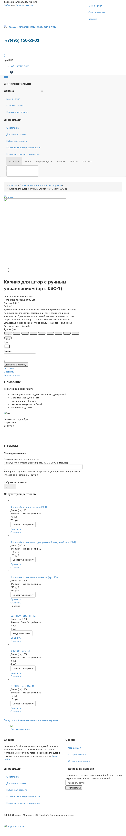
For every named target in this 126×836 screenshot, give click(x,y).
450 (67, 334)
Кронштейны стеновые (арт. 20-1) (28, 506)
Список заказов (96, 12)
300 (42, 334)
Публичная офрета (16, 140)
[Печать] (9, 196)
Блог (73, 161)
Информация (43, 161)
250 (33, 334)
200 (25, 334)
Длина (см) (10, 329)
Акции (27, 161)
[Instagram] (9, 762)
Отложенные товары (17, 111)
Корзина (92, 18)
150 (17, 334)
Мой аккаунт (95, 5)
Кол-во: (8, 351)
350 (50, 334)
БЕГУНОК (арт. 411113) (23, 615)
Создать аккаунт (24, 5)
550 (8, 338)
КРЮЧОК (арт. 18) (20, 650)
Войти (7, 5)
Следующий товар (20, 729)
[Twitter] (5, 762)
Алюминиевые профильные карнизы (42, 185)
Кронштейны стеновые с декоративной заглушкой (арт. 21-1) (43, 542)
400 (59, 334)
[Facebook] (4, 762)
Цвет (7, 342)
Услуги (60, 161)
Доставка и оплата (16, 134)
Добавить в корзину (15, 364)
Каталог (13, 161)
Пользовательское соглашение (23, 154)
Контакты (87, 161)
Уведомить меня (21, 633)
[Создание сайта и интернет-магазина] (14, 826)
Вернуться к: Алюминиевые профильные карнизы (31, 720)
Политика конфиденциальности (23, 147)
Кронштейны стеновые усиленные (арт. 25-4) (34, 577)
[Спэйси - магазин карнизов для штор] (30, 26)
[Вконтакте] (8, 762)
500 (75, 334)
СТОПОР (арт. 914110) (22, 686)
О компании (12, 127)
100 (8, 333)
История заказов (15, 105)
